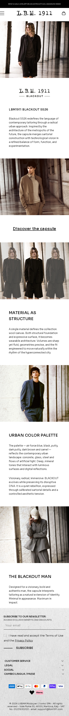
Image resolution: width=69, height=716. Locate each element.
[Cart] (65, 13)
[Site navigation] (2, 13)
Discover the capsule (34, 228)
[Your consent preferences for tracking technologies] (62, 709)
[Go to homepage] (34, 13)
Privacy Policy (24, 640)
